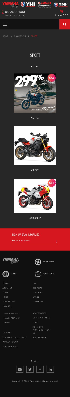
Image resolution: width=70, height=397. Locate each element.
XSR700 (35, 117)
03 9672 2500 (15, 12)
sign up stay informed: (26, 234)
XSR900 (35, 170)
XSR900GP (35, 217)
